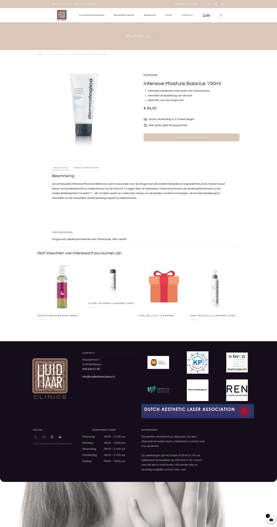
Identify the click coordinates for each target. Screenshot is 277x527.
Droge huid (59, 239)
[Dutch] (204, 15)
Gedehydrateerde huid (81, 239)
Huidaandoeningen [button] (91, 15)
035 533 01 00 (91, 369)
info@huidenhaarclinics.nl (98, 376)
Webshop (150, 15)
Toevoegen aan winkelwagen (191, 137)
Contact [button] (187, 15)
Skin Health (119, 239)
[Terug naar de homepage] (62, 15)
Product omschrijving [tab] (86, 168)
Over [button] (168, 15)
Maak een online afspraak (85, 4)
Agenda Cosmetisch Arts (185, 4)
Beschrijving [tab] (60, 168)
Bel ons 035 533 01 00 (62, 4)
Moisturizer (151, 75)
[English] (208, 15)
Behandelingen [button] (124, 15)
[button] (221, 15)
